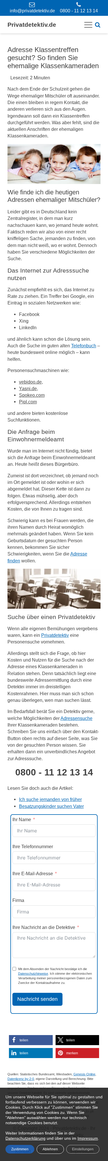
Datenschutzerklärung (25, 1138)
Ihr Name (21, 819)
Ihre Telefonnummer (32, 846)
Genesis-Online (84, 1074)
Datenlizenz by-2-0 (20, 1078)
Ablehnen (50, 1149)
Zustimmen (20, 1149)
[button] (31, 1040)
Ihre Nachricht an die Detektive (43, 927)
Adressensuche (76, 718)
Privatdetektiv (55, 635)
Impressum (87, 1138)
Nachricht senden (37, 999)
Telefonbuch (83, 345)
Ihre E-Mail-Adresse (32, 873)
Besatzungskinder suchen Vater (51, 806)
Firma (18, 900)
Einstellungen (83, 1149)
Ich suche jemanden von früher (50, 799)
